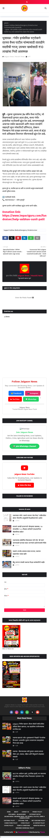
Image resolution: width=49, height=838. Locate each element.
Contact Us (25, 812)
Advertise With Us (39, 825)
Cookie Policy (8, 825)
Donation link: (11, 212)
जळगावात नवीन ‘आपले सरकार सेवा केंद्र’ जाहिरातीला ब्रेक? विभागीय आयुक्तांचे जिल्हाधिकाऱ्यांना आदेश (29, 516)
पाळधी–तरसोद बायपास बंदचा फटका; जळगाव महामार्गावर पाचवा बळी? (27, 552)
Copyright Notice (35, 814)
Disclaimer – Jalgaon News (17, 814)
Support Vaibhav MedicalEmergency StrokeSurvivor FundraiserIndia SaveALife (21, 26)
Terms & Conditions (23, 825)
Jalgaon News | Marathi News (14, 56)
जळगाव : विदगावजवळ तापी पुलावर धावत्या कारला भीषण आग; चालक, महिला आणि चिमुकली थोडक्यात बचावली (28, 754)
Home (9, 812)
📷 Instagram (32, 393)
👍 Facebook (16, 393)
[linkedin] (22, 712)
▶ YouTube (15, 399)
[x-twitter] (26, 2)
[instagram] (16, 712)
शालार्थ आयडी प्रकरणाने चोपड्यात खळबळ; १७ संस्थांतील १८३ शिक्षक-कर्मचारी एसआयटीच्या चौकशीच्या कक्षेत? (27, 529)
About (16, 812)
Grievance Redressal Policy (25, 828)
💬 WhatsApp (30, 399)
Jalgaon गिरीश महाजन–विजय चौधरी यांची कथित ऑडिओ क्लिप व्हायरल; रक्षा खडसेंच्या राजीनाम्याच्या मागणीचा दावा (28, 726)
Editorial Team (23, 820)
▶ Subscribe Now (24, 485)
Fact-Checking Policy (38, 820)
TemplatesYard (23, 832)
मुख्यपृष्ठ (6, 23)
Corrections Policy (10, 823)
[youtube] (37, 712)
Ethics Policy (25, 823)
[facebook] (11, 712)
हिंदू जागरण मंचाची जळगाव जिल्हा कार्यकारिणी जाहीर (29, 562)
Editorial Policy (9, 820)
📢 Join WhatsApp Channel (24, 446)
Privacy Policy (37, 812)
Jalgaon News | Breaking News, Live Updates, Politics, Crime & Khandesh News (24, 817)
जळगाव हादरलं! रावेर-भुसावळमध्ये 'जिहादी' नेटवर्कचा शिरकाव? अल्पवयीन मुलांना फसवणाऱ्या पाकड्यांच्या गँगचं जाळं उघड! (29, 740)
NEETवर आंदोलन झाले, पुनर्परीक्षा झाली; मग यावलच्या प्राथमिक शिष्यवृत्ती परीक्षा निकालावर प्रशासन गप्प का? (29, 776)
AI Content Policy (39, 823)
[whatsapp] (27, 712)
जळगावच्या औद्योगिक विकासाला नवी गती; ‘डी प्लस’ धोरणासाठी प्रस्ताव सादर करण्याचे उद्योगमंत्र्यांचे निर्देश (29, 541)
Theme (42, 832)
